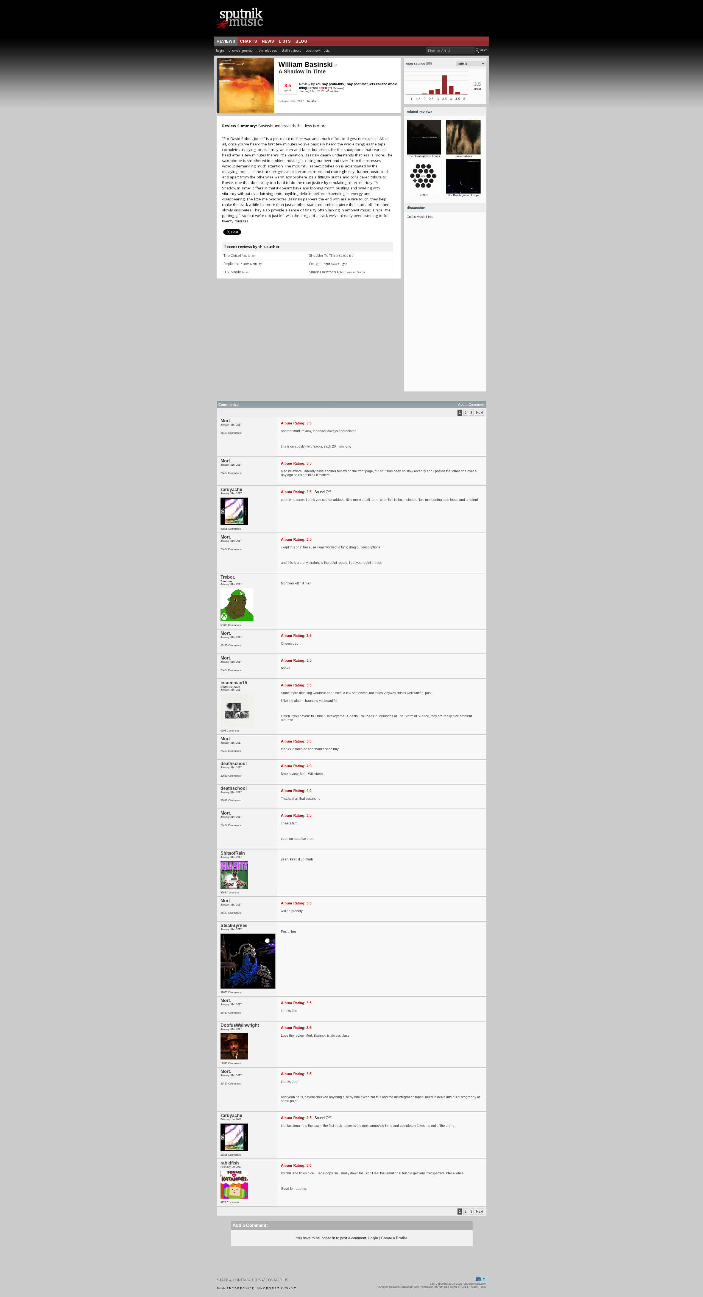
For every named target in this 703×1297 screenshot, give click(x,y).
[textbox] (450, 50)
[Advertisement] (445, 309)
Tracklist (311, 101)
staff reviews (291, 50)
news (268, 41)
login (220, 50)
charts (248, 41)
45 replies (332, 91)
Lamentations (463, 156)
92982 (424, 195)
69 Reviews (336, 88)
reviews (226, 41)
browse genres (240, 50)
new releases (266, 50)
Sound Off (322, 492)
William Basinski (305, 64)
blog (301, 41)
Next (479, 413)
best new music (318, 50)
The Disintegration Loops (424, 156)
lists (285, 41)
